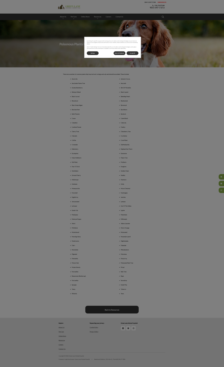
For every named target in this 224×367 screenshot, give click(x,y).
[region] (112, 47)
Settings (93, 53)
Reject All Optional (119, 53)
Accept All (132, 53)
